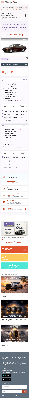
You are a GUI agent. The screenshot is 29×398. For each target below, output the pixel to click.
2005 (13, 180)
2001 (13, 182)
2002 (9, 182)
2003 (21, 180)
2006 (9, 180)
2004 (17, 180)
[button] (14, 7)
